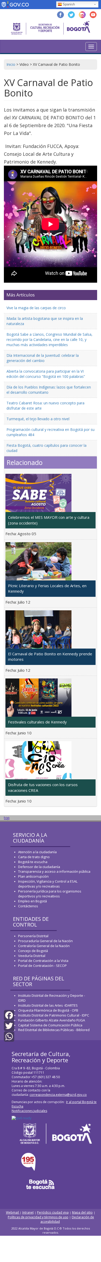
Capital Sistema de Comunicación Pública (50, 1025)
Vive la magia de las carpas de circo (36, 307)
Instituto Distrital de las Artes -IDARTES (48, 1005)
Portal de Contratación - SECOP (42, 965)
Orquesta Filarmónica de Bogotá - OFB (48, 1010)
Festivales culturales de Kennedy (37, 721)
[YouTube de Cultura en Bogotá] (93, 14)
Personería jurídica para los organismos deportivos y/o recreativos (49, 893)
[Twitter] (9, 1025)
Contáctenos (28, 906)
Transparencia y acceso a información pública (54, 871)
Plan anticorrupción (33, 876)
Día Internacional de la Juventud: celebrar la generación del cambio (42, 358)
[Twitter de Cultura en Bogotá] (71, 14)
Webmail (13, 1212)
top (7, 817)
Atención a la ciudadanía (37, 852)
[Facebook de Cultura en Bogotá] (60, 14)
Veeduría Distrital (31, 955)
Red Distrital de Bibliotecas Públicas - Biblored (54, 1029)
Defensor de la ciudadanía (39, 866)
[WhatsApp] (9, 1036)
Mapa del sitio (82, 1212)
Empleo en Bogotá (32, 901)
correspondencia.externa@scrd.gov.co (58, 1094)
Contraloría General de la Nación (44, 945)
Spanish (69, 4)
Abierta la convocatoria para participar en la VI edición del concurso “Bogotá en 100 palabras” (45, 374)
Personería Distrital (33, 936)
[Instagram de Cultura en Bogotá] (82, 14)
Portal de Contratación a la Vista (43, 960)
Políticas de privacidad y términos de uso (38, 1217)
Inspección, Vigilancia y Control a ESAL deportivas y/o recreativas (47, 884)
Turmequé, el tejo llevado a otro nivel (37, 418)
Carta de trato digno (34, 857)
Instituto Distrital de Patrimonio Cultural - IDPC (53, 1015)
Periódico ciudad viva (53, 1212)
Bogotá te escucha (32, 861)
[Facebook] (9, 1014)
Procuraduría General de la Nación (45, 941)
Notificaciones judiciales (29, 1111)
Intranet (28, 1212)
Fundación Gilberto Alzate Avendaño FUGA (51, 1020)
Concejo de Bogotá (33, 950)
